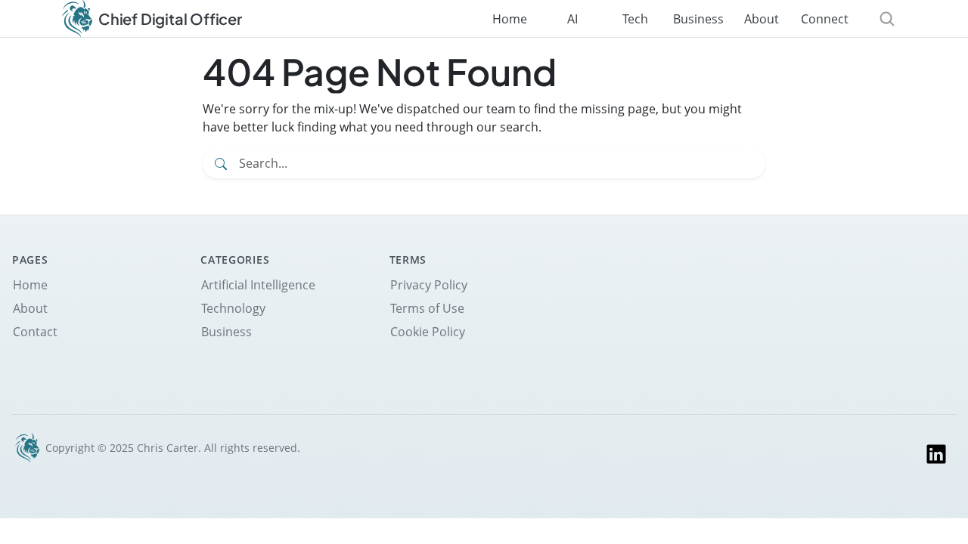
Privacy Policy (428, 285)
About (761, 19)
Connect (825, 19)
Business (698, 19)
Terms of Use (427, 308)
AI (572, 19)
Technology (233, 308)
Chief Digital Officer (170, 18)
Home (509, 19)
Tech (635, 19)
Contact (35, 331)
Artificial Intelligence (258, 285)
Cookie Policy (427, 331)
